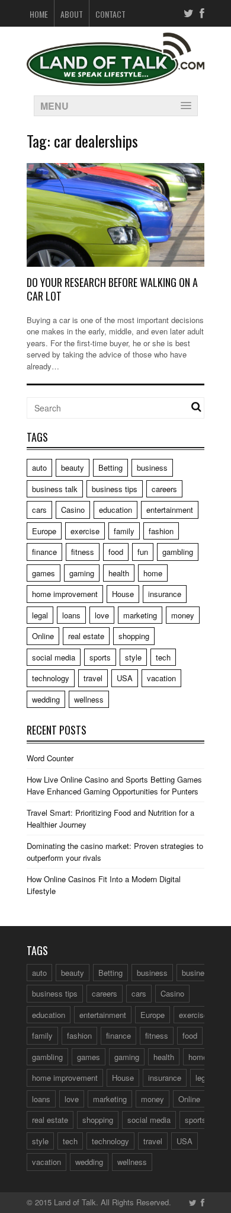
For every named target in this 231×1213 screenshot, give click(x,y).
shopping (133, 635)
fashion (161, 531)
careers (164, 488)
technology (50, 678)
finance (44, 551)
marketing (140, 615)
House (123, 593)
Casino (73, 509)
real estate (86, 635)
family (124, 531)
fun (142, 551)
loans (71, 615)
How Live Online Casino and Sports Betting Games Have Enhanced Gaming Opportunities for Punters (114, 785)
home (152, 573)
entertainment (169, 509)
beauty (72, 467)
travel (93, 678)
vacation (161, 678)
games (43, 573)
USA (125, 678)
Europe (44, 531)
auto (39, 467)
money (182, 615)
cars (39, 509)
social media (53, 657)
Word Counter (50, 758)
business (152, 467)
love (102, 615)
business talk (55, 488)
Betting (110, 467)
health (118, 573)
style (133, 657)
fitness (82, 551)
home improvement (65, 593)
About (71, 14)
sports (100, 657)
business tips (114, 488)
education (115, 509)
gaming (81, 573)
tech (163, 657)
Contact (110, 14)
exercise (85, 531)
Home (39, 14)
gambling (177, 551)
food (115, 551)
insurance (164, 593)
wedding (46, 699)
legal (40, 615)
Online (43, 635)
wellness (89, 699)
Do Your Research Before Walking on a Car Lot (112, 289)
